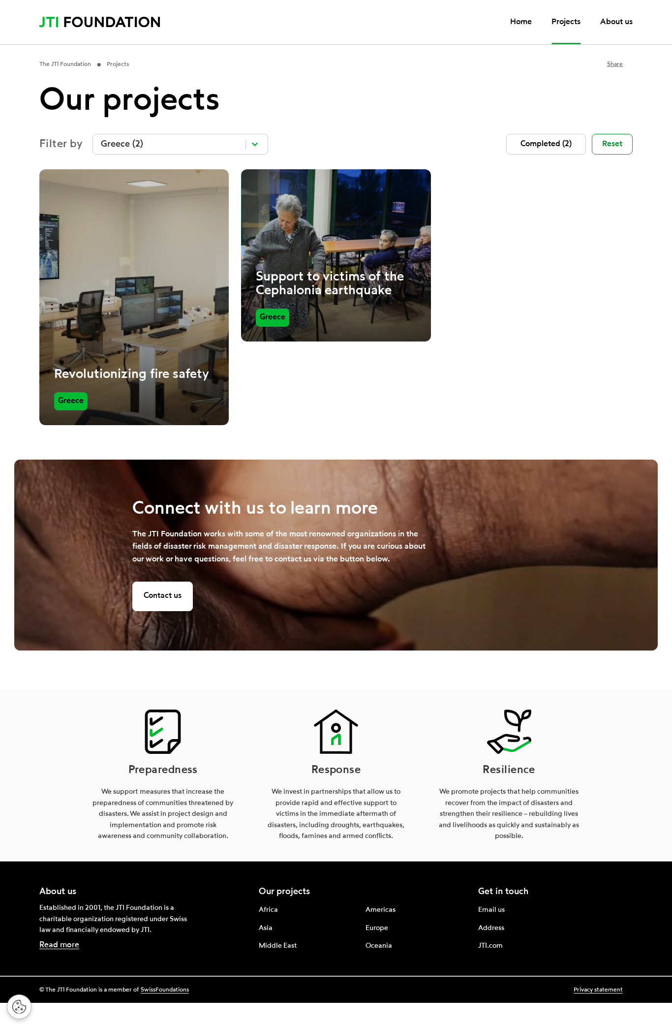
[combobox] (171, 144)
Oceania (379, 945)
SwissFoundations (165, 990)
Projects (565, 22)
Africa (268, 909)
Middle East (278, 945)
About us (616, 22)
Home (521, 22)
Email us (491, 909)
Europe (377, 928)
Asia (266, 928)
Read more (59, 945)
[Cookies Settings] (19, 1007)
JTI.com (490, 945)
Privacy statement (598, 990)
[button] (546, 144)
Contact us (163, 596)
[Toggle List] (255, 144)
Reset (612, 144)
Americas (381, 909)
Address (491, 928)
